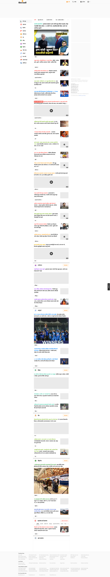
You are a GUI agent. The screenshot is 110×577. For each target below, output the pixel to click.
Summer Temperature (32, 556)
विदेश (36, 56)
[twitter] (64, 57)
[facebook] (62, 57)
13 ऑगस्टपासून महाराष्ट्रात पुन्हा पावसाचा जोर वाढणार (75, 569)
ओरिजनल (36, 169)
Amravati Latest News (21, 564)
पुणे (35, 138)
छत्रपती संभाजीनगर (38, 77)
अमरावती (41, 523)
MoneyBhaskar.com (75, 90)
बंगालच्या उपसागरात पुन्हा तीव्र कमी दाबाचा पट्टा (65, 568)
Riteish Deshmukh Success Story (55, 556)
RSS (76, 81)
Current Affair (83, 556)
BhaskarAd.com (74, 92)
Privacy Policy (85, 81)
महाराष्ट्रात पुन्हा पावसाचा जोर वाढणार (43, 569)
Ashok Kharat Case (63, 556)
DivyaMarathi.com (74, 89)
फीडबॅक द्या (108, 286)
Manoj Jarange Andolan (22, 556)
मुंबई (35, 159)
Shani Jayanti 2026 (42, 556)
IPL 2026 (61, 557)
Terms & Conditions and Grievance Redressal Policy (79, 80)
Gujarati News (62, 559)
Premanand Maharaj (84, 557)
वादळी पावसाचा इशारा (83, 569)
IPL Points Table (52, 557)
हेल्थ (35, 260)
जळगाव (62, 523)
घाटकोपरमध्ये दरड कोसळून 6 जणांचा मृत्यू (55, 569)
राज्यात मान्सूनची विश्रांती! (32, 568)
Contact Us (73, 81)
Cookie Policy (80, 81)
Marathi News (41, 557)
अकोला (38, 523)
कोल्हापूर (50, 523)
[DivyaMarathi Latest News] (22, 3)
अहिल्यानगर (46, 523)
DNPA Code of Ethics (82, 95)
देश (35, 88)
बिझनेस (36, 495)
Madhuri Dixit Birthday (42, 559)
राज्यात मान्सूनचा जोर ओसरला (22, 568)
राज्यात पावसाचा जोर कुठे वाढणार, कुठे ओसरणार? (75, 568)
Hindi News (51, 559)
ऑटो (35, 516)
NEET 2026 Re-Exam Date (22, 557)
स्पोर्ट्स (36, 98)
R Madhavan (73, 557)
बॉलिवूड (36, 285)
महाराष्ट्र (36, 67)
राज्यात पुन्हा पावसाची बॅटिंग (32, 569)
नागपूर (65, 523)
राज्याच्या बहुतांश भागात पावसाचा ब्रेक (54, 568)
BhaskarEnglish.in (74, 87)
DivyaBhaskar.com (74, 86)
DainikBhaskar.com (75, 84)
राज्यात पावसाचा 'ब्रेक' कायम (43, 568)
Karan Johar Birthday (21, 559)
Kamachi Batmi (73, 556)
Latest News (31, 559)
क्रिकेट (36, 345)
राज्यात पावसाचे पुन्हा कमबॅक (63, 569)
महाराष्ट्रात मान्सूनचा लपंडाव (84, 568)
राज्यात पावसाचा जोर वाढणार (21, 569)
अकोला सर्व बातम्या (65, 520)
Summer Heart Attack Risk (33, 557)
